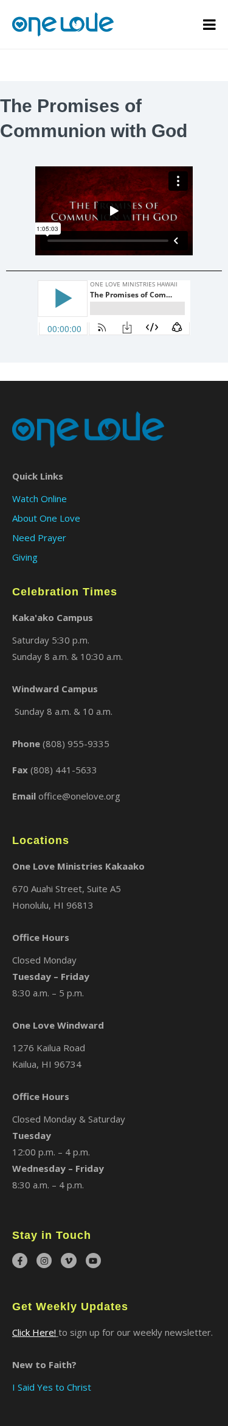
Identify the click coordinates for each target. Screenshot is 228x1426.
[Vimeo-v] (68, 1260)
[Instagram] (44, 1260)
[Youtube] (93, 1260)
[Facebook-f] (19, 1260)
